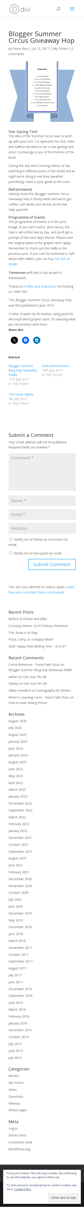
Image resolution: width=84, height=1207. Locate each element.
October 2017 (18, 954)
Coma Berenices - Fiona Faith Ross (34, 664)
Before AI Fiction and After (28, 619)
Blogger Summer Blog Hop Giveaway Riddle (23, 370)
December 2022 (20, 803)
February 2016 (19, 1016)
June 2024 (16, 748)
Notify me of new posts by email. (38, 553)
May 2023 (16, 776)
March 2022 (17, 817)
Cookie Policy (22, 1189)
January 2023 (18, 796)
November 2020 (20, 886)
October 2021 (18, 844)
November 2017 (20, 948)
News (13, 1089)
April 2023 (16, 783)
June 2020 (16, 906)
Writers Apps (18, 1110)
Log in (13, 1128)
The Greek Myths (21, 394)
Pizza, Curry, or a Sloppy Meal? (31, 639)
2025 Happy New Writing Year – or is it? (38, 646)
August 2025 (18, 734)
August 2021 (18, 858)
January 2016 (18, 1023)
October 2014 (18, 1037)
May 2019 (16, 920)
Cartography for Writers (54, 690)
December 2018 (20, 927)
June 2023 (16, 769)
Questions (16, 1096)
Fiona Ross (21, 48)
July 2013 (15, 1044)
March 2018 (17, 941)
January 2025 (18, 741)
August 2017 (18, 968)
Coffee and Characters (40, 286)
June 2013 (16, 1051)
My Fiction (60, 48)
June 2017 (16, 982)
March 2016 (17, 1009)
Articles (14, 1076)
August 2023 (18, 762)
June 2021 (16, 865)
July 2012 (15, 1058)
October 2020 (18, 892)
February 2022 (19, 824)
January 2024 (18, 755)
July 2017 (15, 975)
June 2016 (16, 1002)
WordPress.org (19, 1149)
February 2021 (19, 872)
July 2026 (15, 728)
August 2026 (18, 721)
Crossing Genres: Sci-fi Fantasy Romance (38, 626)
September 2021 (20, 851)
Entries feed (17, 1135)
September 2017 (20, 961)
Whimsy (14, 1103)
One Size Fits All (34, 677)
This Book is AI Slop (23, 632)
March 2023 (17, 789)
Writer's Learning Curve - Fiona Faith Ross (39, 697)
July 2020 (15, 899)
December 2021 (20, 838)
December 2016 (20, 989)
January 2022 (18, 831)
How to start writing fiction (28, 703)
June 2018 (16, 934)
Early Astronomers (55, 366)
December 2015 (20, 1030)
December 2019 (20, 913)
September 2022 (20, 810)
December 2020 (20, 879)
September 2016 (20, 995)
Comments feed (20, 1142)
